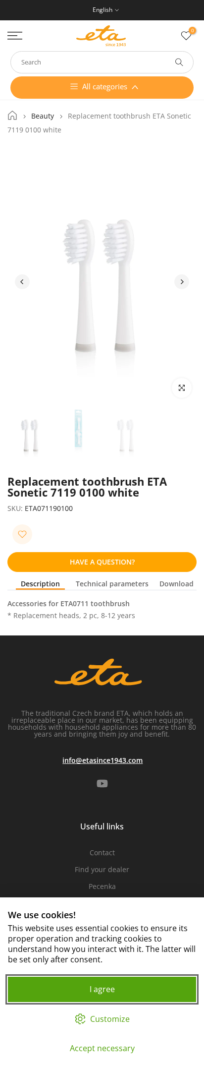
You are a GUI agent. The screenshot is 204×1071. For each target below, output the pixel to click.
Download (176, 584)
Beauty (42, 116)
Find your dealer (102, 869)
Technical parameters (112, 584)
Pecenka (102, 886)
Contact (102, 852)
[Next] (181, 281)
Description (40, 584)
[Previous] (22, 281)
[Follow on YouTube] (102, 783)
